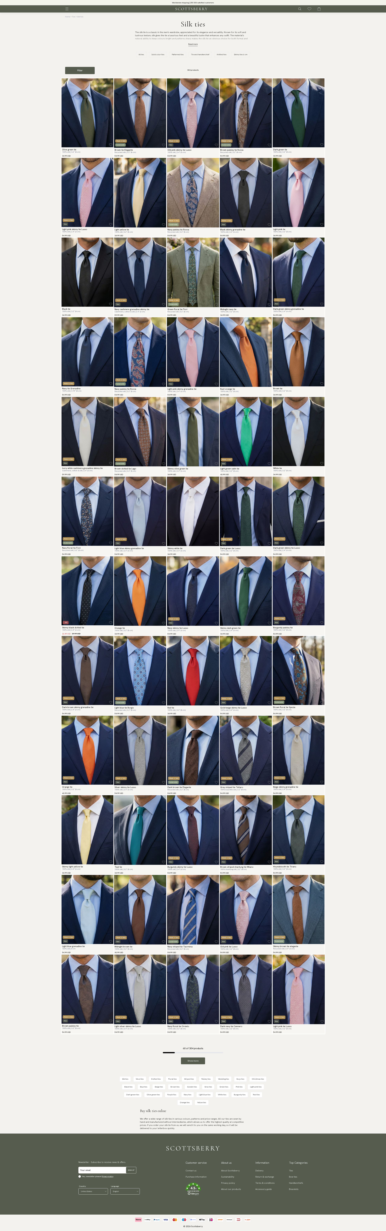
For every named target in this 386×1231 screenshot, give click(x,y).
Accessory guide (263, 1189)
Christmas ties (258, 1079)
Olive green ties (153, 1094)
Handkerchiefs (296, 1183)
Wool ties (140, 1079)
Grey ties (208, 1087)
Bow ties (293, 1176)
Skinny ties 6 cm (240, 54)
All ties (141, 54)
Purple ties (171, 1094)
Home (67, 17)
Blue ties (143, 1087)
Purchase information (196, 1176)
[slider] (193, 2)
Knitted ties (221, 54)
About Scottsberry (230, 1170)
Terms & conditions (265, 1183)
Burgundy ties (239, 1094)
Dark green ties (132, 1094)
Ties (73, 17)
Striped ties (189, 1079)
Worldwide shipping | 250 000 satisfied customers (193, 3)
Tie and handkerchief (200, 54)
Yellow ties (201, 1102)
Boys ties (240, 1079)
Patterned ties (178, 54)
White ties (222, 1094)
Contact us (191, 1170)
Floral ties (172, 1079)
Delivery (259, 1170)
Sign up (131, 1170)
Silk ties (80, 17)
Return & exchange (264, 1176)
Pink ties (239, 1087)
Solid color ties (158, 54)
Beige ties (159, 1087)
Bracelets (293, 1189)
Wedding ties (223, 1079)
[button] (196, 1189)
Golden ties (192, 1087)
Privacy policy (107, 1176)
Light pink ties (256, 1087)
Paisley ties (206, 1079)
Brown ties (175, 1087)
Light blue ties (204, 1094)
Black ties (128, 1087)
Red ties (256, 1094)
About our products (231, 1189)
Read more (193, 44)
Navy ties (187, 1094)
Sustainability (227, 1176)
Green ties (224, 1087)
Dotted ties (156, 1079)
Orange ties (185, 1102)
